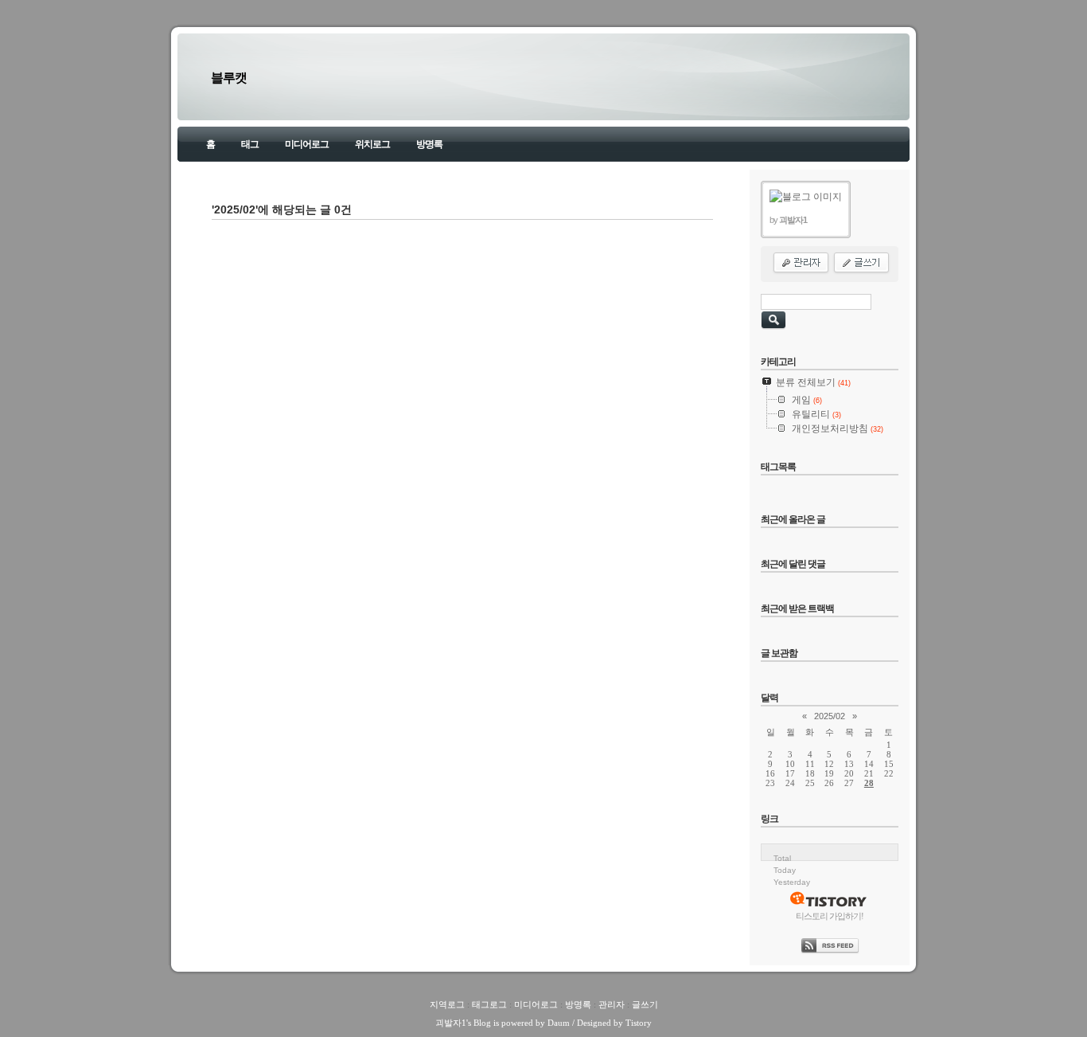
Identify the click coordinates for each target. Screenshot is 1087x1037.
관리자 (611, 1004)
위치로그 (372, 144)
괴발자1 (450, 1022)
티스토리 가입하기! (829, 916)
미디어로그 (307, 144)
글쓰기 (645, 1004)
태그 (250, 144)
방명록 (429, 144)
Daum (558, 1022)
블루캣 (229, 77)
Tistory (638, 1022)
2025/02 (829, 716)
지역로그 (447, 1004)
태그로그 (489, 1004)
